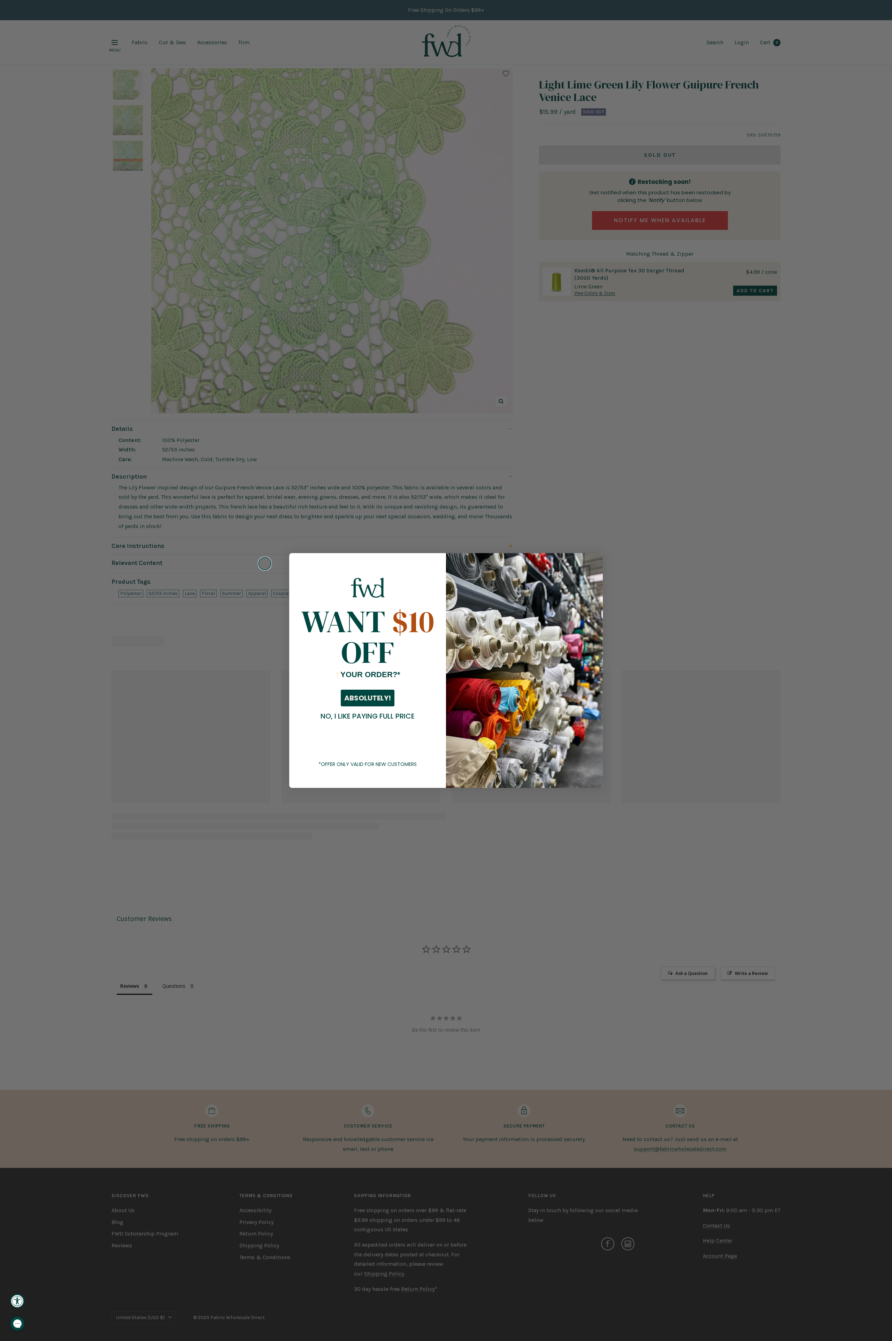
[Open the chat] (17, 1324)
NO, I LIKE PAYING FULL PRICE (368, 716)
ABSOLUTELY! (367, 698)
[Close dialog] (265, 563)
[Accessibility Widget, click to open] (17, 1301)
